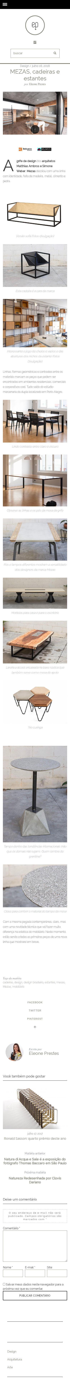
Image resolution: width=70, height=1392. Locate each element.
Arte (10, 1367)
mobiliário (18, 986)
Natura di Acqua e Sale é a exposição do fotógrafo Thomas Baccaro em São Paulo (35, 1158)
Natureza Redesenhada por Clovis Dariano (35, 1177)
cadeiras (8, 982)
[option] (35, 1113)
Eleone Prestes (37, 84)
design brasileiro (33, 982)
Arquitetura (14, 1359)
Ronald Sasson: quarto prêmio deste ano (35, 1138)
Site (49, 1267)
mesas (61, 982)
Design (24, 66)
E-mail (30, 1267)
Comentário (11, 1228)
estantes (50, 982)
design (18, 982)
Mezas (7, 986)
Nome (8, 1267)
